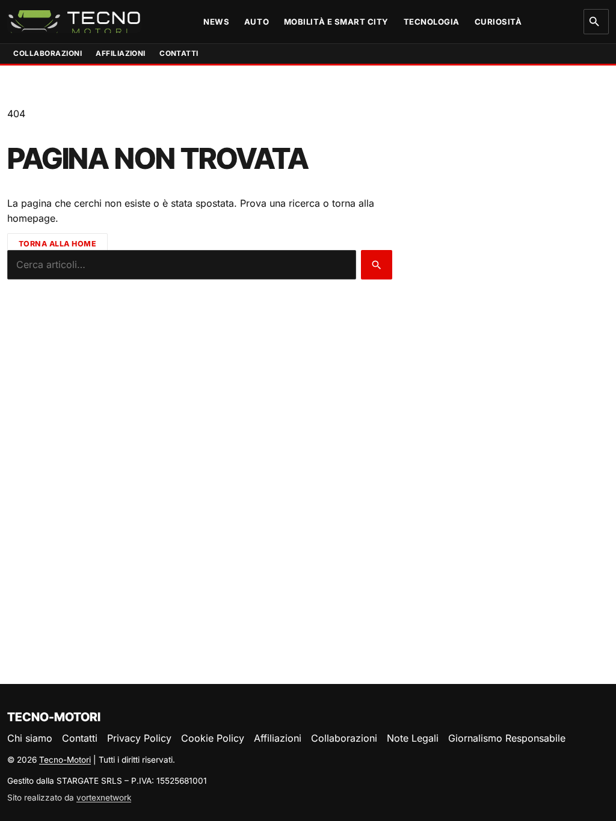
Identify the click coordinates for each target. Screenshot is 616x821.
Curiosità (498, 21)
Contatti (179, 53)
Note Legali (413, 738)
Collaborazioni (47, 53)
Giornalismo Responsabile (506, 738)
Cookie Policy (212, 738)
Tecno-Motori (65, 760)
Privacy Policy (139, 738)
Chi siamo (29, 738)
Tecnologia (432, 21)
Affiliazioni (121, 53)
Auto (256, 21)
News (216, 21)
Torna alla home (58, 243)
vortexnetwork (103, 797)
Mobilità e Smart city (336, 21)
